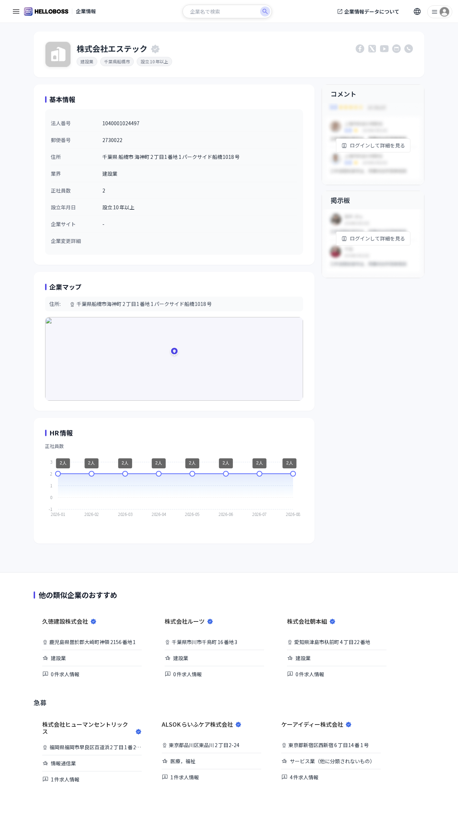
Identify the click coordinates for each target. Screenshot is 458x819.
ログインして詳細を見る (377, 145)
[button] (174, 352)
